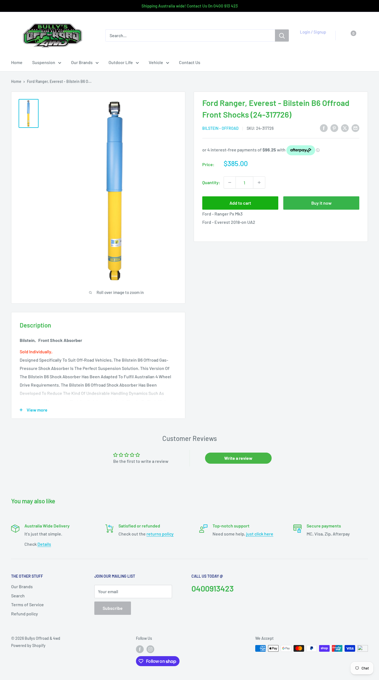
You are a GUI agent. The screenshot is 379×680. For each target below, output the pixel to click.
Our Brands (82, 62)
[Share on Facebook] (324, 127)
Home (16, 62)
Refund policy (24, 613)
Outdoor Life (120, 62)
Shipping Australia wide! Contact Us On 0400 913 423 (190, 5)
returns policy (160, 533)
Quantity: (211, 182)
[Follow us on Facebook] (140, 649)
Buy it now (321, 202)
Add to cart (240, 202)
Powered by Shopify (28, 645)
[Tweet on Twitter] (345, 127)
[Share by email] (355, 127)
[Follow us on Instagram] (150, 649)
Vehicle (156, 62)
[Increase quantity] (259, 182)
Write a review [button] (238, 458)
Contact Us (189, 62)
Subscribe (113, 608)
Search (18, 595)
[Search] (282, 35)
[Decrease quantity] (230, 182)
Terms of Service (27, 604)
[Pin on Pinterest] (334, 127)
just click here (259, 533)
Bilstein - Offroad (220, 128)
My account (311, 38)
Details (44, 544)
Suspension (43, 62)
